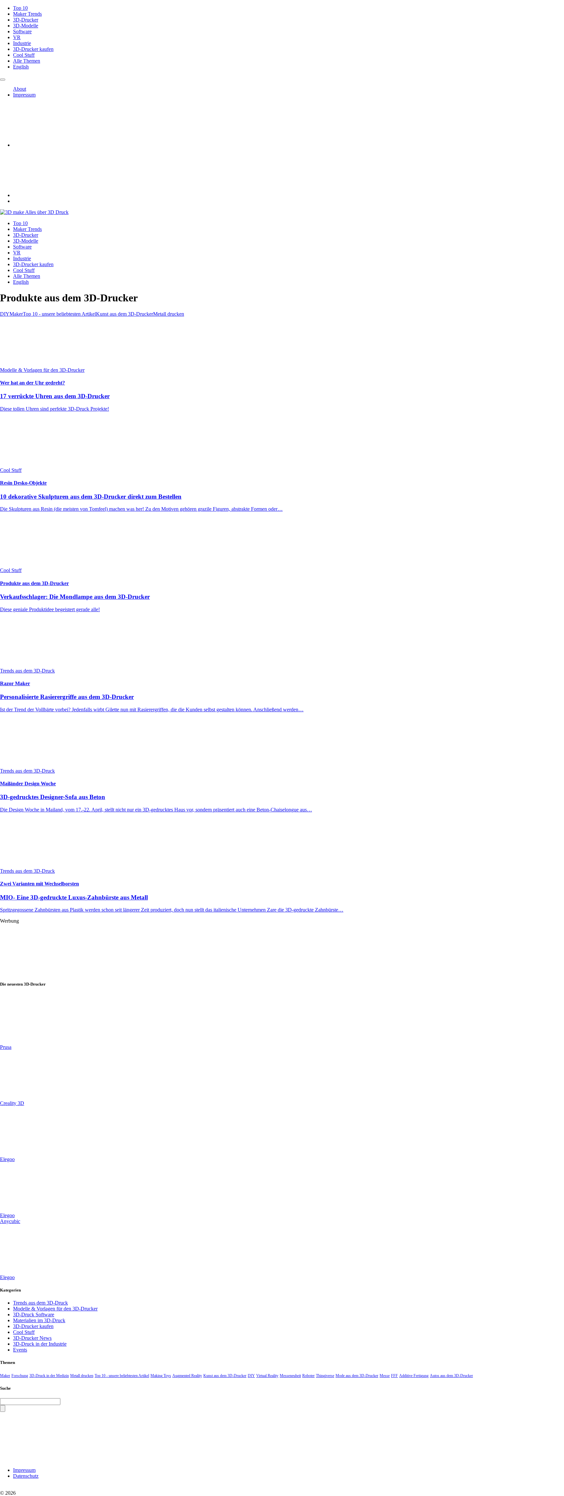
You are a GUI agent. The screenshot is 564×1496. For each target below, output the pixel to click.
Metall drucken (168, 314)
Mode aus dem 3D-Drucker (357, 1375)
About (19, 89)
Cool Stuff (24, 55)
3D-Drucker (25, 20)
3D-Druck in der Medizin (49, 1375)
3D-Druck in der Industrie (40, 1344)
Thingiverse (325, 1375)
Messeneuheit (290, 1375)
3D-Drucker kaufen (33, 49)
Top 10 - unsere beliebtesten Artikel (59, 314)
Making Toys (160, 1375)
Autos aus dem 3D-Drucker (451, 1375)
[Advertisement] (196, 948)
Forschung (19, 1375)
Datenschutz (26, 1476)
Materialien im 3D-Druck (39, 1320)
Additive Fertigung (414, 1375)
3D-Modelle (25, 25)
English (21, 66)
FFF (394, 1375)
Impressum (24, 95)
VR (17, 37)
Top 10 (20, 8)
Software (22, 31)
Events (20, 1349)
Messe (385, 1375)
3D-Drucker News (32, 1338)
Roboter (308, 1375)
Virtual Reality (267, 1375)
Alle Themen (26, 61)
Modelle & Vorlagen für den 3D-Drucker (55, 1308)
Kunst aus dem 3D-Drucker (124, 314)
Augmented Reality (187, 1375)
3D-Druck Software (33, 1314)
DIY (4, 314)
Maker (16, 314)
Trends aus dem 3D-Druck (40, 1303)
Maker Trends (27, 14)
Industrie (22, 43)
